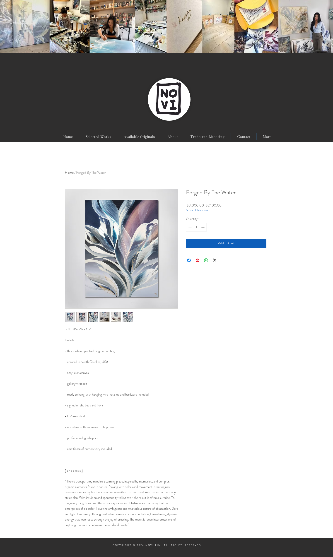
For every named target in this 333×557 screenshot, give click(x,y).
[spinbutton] (196, 227)
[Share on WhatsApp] (206, 260)
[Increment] (203, 227)
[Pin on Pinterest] (197, 260)
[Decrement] (189, 227)
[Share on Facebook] (189, 260)
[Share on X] (214, 260)
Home (69, 172)
